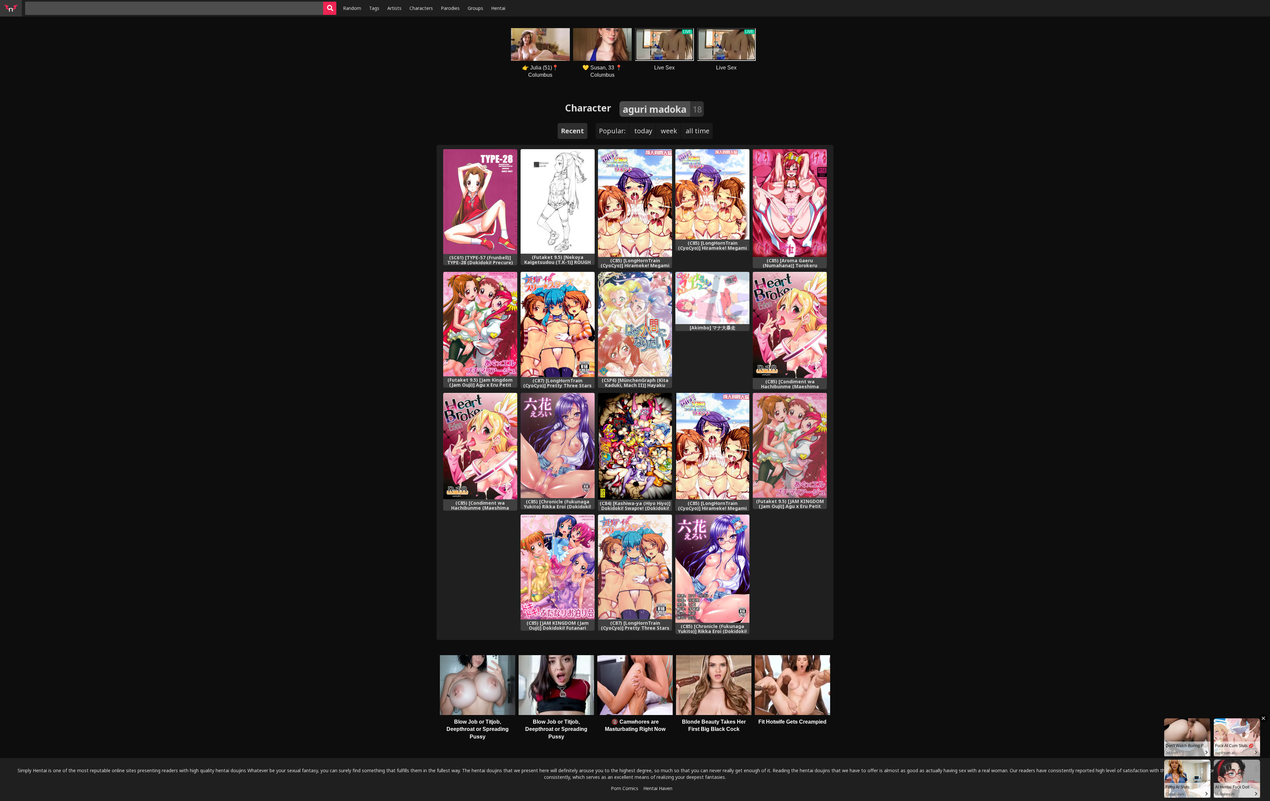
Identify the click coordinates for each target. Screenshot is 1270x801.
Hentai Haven (657, 788)
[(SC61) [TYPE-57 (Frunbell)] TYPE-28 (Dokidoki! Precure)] (480, 201)
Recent (572, 130)
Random (352, 8)
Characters (421, 8)
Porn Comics (624, 788)
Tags (374, 8)
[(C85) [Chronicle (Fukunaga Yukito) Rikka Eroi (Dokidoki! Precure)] (558, 445)
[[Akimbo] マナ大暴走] (712, 298)
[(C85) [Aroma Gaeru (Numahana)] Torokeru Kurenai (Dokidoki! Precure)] (790, 203)
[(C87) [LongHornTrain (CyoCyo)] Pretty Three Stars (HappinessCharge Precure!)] (635, 567)
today (643, 130)
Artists (394, 8)
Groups (475, 8)
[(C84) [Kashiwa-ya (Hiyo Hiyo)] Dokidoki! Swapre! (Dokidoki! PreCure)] (635, 446)
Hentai (498, 8)
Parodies (450, 8)
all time (697, 130)
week (669, 130)
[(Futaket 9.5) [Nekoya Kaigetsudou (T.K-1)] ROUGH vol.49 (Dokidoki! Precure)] (558, 201)
